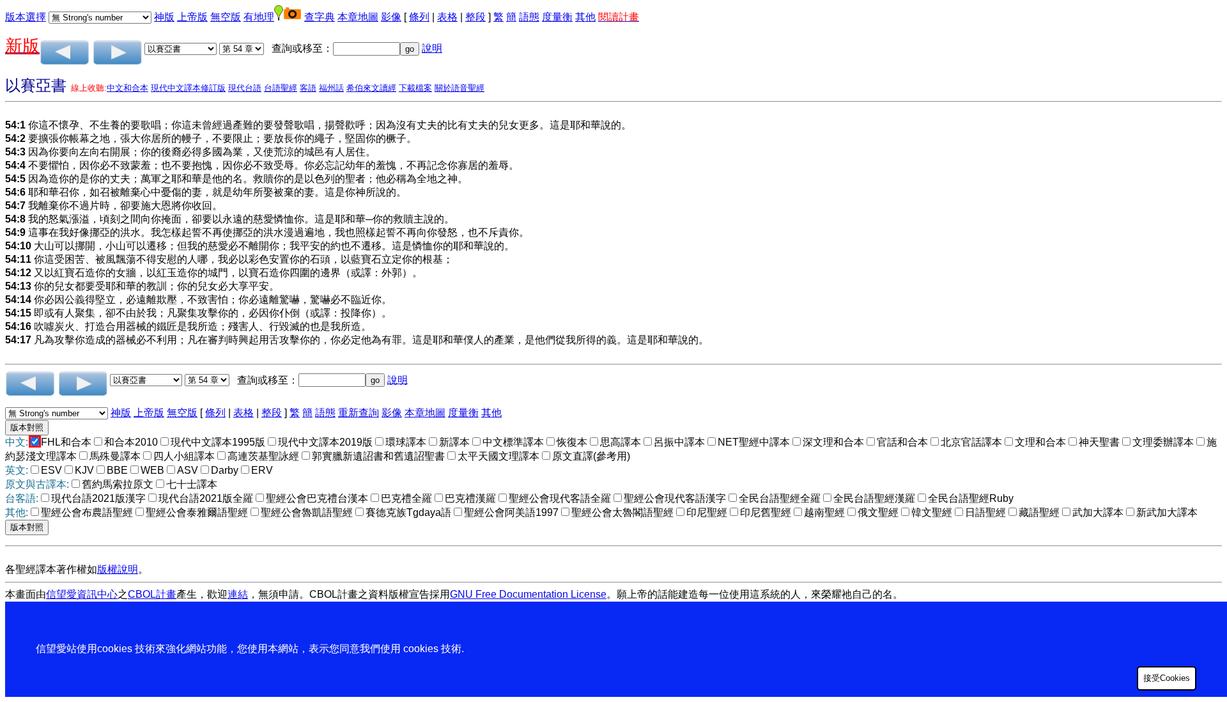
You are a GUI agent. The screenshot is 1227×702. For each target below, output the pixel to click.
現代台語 (244, 88)
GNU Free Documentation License (528, 594)
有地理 (258, 17)
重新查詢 (358, 412)
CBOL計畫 (152, 594)
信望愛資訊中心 (82, 594)
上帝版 (192, 17)
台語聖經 (280, 88)
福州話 (331, 88)
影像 (391, 17)
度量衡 (557, 17)
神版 (164, 17)
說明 (432, 48)
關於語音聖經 (459, 88)
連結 (238, 594)
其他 (585, 17)
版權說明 (117, 569)
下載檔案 (415, 88)
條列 (419, 17)
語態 (529, 17)
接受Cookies (1166, 678)
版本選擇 (25, 17)
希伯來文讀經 (371, 88)
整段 (475, 17)
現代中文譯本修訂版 (188, 88)
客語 (308, 88)
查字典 (319, 17)
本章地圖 (357, 17)
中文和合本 (127, 88)
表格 (447, 17)
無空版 (225, 17)
